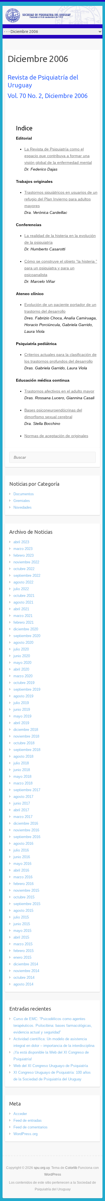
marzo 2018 (22, 783)
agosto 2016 (23, 843)
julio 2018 (21, 763)
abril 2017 (21, 810)
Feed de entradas (27, 1120)
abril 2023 (21, 542)
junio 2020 (21, 656)
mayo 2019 (22, 716)
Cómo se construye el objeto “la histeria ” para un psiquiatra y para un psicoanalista (60, 268)
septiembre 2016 (26, 837)
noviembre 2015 (26, 890)
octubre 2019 (23, 683)
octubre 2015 (23, 897)
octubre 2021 (23, 596)
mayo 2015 (22, 931)
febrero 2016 (23, 884)
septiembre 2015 (26, 904)
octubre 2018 (23, 743)
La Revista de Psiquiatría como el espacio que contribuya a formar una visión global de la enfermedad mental (58, 156)
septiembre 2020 (26, 636)
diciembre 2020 (25, 629)
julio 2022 (21, 589)
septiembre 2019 (26, 689)
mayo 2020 (22, 663)
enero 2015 (22, 957)
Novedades (22, 507)
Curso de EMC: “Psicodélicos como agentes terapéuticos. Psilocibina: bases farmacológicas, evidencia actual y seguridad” (52, 1025)
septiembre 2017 (26, 790)
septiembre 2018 (26, 750)
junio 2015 (21, 924)
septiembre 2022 (26, 575)
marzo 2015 (22, 944)
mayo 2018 (22, 776)
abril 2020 (21, 669)
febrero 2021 (23, 622)
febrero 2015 (23, 951)
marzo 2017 (22, 817)
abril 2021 (21, 609)
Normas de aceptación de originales (56, 436)
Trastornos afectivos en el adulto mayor (59, 391)
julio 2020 (21, 649)
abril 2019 (21, 723)
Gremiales (21, 501)
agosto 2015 (23, 910)
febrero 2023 (23, 555)
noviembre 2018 (26, 736)
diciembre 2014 (25, 964)
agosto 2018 (23, 756)
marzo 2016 (22, 877)
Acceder (20, 1114)
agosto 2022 (23, 582)
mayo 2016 (22, 864)
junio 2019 (21, 709)
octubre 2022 (23, 569)
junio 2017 (21, 803)
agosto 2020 (23, 642)
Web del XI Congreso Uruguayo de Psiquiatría (50, 1066)
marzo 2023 (22, 549)
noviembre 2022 (26, 562)
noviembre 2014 (26, 971)
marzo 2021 (22, 616)
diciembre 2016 (25, 823)
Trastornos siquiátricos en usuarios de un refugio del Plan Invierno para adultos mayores (60, 199)
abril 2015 (21, 937)
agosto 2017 (23, 797)
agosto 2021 (23, 602)
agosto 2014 (23, 984)
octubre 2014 (23, 977)
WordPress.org (25, 1134)
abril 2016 (21, 870)
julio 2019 (21, 703)
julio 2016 (21, 850)
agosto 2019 (23, 696)
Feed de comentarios (30, 1127)
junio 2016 (21, 857)
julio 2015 (21, 917)
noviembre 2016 (26, 830)
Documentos (23, 494)
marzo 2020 (22, 676)
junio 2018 (21, 770)
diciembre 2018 (25, 730)
